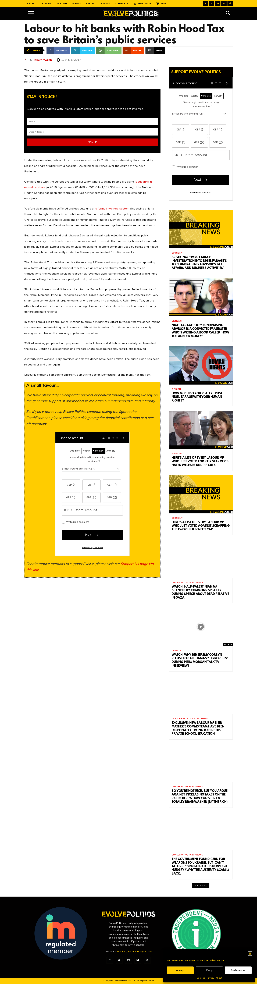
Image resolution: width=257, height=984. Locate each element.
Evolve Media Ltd (123, 980)
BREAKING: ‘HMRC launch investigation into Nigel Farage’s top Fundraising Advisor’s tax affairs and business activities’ (199, 263)
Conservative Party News (187, 582)
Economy (177, 253)
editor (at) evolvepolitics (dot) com (134, 951)
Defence (176, 650)
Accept (180, 970)
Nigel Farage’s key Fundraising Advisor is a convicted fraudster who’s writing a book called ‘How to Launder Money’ (200, 331)
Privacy (210, 977)
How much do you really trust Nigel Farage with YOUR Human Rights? (197, 397)
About (219, 977)
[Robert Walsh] (26, 60)
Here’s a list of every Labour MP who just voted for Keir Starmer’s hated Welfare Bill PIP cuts (200, 461)
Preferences (238, 970)
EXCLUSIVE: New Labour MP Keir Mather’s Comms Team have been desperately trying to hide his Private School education (198, 728)
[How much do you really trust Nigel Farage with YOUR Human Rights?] (201, 365)
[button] (250, 953)
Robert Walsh (42, 60)
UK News (177, 321)
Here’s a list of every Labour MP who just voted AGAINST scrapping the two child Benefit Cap (201, 526)
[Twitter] (211, 3)
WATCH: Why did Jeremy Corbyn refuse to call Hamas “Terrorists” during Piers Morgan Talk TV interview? (200, 660)
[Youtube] (217, 3)
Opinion (176, 389)
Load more (199, 885)
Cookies (201, 977)
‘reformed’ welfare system (111, 208)
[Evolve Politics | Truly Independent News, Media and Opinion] (131, 13)
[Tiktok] (230, 3)
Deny (209, 970)
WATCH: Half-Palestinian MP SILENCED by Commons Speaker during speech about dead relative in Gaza (200, 592)
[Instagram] (224, 3)
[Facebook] (205, 3)
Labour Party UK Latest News (190, 718)
